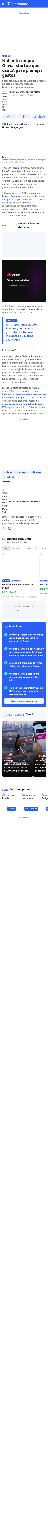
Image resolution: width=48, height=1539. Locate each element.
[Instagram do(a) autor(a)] (9, 528)
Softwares (28, 548)
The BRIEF (6, 56)
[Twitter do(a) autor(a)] (4, 528)
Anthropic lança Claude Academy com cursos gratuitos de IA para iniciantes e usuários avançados (21, 332)
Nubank (16, 167)
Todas (6, 548)
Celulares (16, 548)
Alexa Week (41, 548)
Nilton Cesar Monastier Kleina (25, 91)
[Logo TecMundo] (17, 3)
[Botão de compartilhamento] (9, 116)
